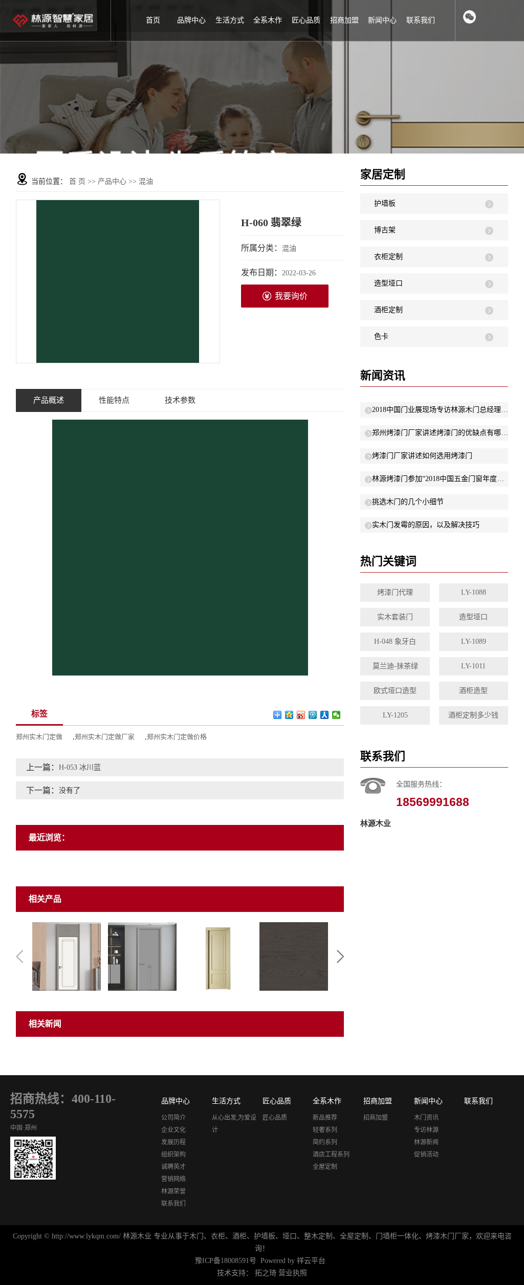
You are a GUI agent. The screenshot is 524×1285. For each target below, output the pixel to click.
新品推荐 (325, 1117)
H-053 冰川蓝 (80, 767)
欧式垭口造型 (395, 690)
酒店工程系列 (331, 1154)
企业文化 (173, 1130)
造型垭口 (388, 283)
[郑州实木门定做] (218, 956)
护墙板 (385, 203)
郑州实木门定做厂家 (105, 736)
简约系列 (325, 1142)
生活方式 (229, 20)
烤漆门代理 (395, 592)
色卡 (381, 336)
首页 (153, 20)
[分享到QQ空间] (289, 715)
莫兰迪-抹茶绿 (395, 666)
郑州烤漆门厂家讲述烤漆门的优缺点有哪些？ (440, 433)
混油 (146, 181)
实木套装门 (395, 617)
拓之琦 (265, 1273)
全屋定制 (325, 1166)
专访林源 (426, 1130)
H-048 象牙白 (395, 641)
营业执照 (292, 1273)
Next (340, 956)
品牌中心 (191, 20)
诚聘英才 (173, 1166)
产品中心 (112, 181)
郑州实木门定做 (39, 736)
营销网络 (173, 1179)
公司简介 (173, 1117)
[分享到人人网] (324, 715)
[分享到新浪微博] (301, 715)
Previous (19, 956)
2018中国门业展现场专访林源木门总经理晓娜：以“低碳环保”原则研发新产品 (440, 409)
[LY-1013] (66, 956)
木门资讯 (426, 1117)
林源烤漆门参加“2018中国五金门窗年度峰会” (440, 479)
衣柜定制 (388, 256)
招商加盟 (344, 20)
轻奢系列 (325, 1130)
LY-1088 (473, 592)
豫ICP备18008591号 (225, 1261)
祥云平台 (311, 1261)
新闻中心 (382, 20)
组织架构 (173, 1154)
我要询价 (291, 296)
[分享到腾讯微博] (313, 715)
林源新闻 (426, 1142)
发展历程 (173, 1142)
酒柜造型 (473, 690)
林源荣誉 (173, 1191)
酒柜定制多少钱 (473, 715)
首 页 (77, 181)
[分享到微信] (336, 715)
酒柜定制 (388, 310)
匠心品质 (306, 20)
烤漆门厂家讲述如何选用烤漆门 (422, 456)
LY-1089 (473, 641)
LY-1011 (473, 666)
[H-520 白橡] (293, 956)
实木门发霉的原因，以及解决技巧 (425, 525)
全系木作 (267, 20)
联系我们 (420, 20)
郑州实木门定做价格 (177, 736)
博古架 (385, 230)
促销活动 (426, 1154)
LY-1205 (395, 715)
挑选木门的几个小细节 (408, 502)
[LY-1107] (142, 956)
